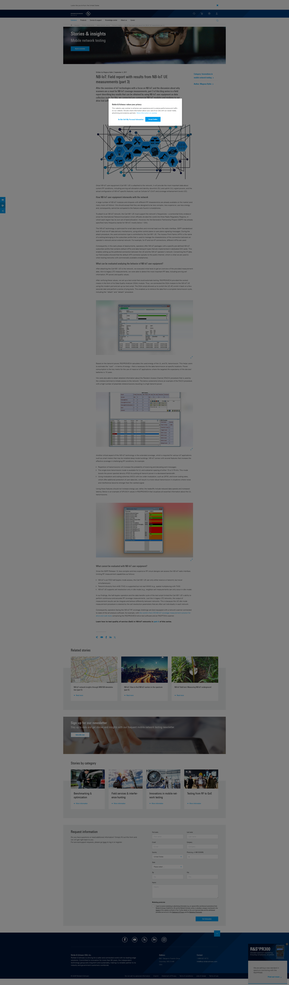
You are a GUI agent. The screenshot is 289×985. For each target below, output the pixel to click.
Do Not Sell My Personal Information (130, 119)
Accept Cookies (152, 119)
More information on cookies (147, 113)
